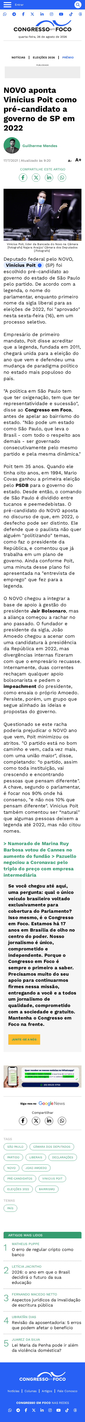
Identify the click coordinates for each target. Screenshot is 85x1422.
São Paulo (15, 1146)
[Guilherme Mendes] (12, 146)
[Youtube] (61, 14)
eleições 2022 (18, 1189)
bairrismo (47, 1189)
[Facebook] (23, 14)
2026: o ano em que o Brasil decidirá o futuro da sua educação (41, 1277)
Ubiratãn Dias (24, 1317)
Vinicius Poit (52, 1178)
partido (13, 1157)
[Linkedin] (42, 14)
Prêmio (68, 57)
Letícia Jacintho (26, 1266)
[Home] (42, 26)
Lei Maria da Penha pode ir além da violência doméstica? (45, 1348)
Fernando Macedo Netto (34, 1294)
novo (11, 1168)
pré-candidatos (19, 1178)
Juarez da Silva (26, 1339)
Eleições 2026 (44, 57)
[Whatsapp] (4, 14)
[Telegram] (14, 14)
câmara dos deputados (51, 1146)
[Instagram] (51, 14)
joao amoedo (36, 1168)
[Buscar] (77, 4)
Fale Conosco (67, 1391)
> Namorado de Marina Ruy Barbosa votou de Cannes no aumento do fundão (38, 850)
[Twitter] (32, 14)
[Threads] (80, 14)
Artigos (47, 1391)
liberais (35, 1157)
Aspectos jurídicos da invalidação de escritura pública (46, 1302)
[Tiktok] (71, 14)
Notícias (18, 57)
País (10, 1208)
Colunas (31, 1391)
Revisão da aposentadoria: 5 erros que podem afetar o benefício (46, 1325)
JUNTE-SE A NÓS (24, 1039)
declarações (62, 1157)
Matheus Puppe (25, 1244)
